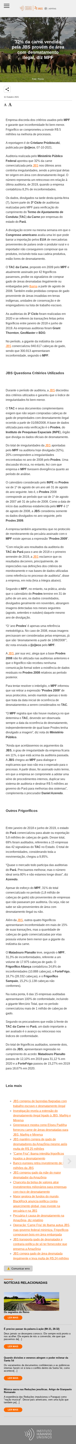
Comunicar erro (18, 1268)
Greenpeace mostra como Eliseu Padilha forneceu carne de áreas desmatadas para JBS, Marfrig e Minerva (40, 1129)
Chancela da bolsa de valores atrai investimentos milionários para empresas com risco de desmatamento (40, 1187)
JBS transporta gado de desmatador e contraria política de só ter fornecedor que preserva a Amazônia (40, 1244)
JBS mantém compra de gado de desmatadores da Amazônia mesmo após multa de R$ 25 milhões (40, 1144)
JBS (35, 165)
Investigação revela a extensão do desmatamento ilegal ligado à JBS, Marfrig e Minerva (42, 1115)
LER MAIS (13, 1317)
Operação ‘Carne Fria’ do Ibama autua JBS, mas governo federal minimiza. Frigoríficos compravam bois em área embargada (41, 1229)
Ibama (33, 286)
